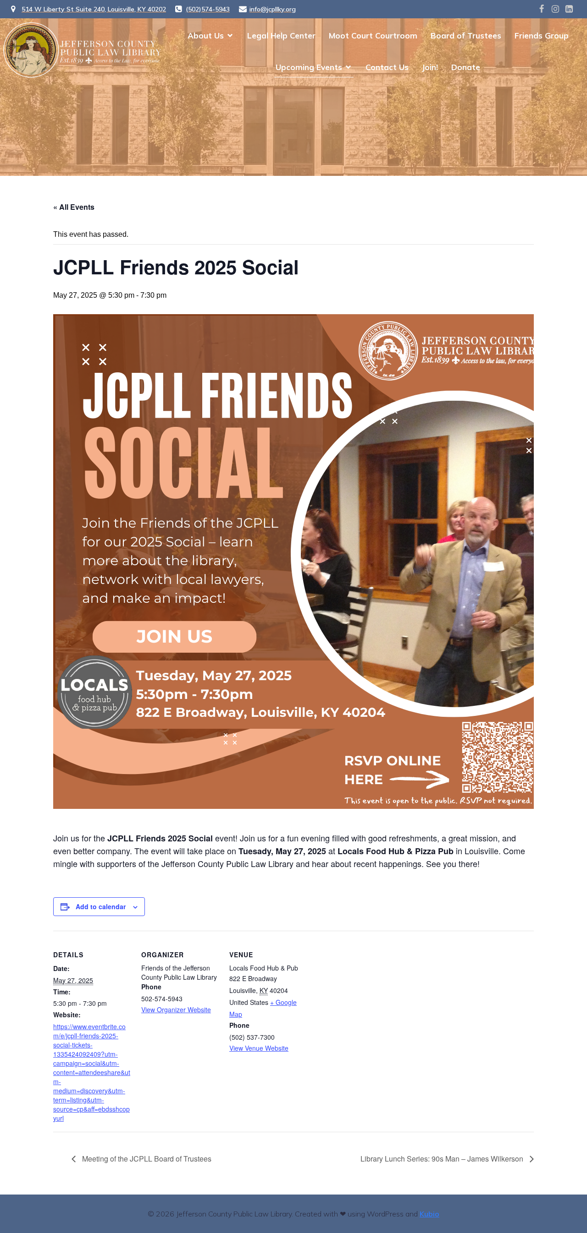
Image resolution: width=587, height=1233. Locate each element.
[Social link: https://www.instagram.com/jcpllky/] (555, 9)
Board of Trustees (466, 35)
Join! (430, 67)
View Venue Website (258, 1048)
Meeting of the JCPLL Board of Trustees (145, 1158)
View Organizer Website (176, 1009)
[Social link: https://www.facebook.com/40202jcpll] (541, 9)
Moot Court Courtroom (373, 35)
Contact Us (387, 67)
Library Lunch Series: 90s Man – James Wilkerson (442, 1158)
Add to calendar (101, 906)
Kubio (429, 1213)
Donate (465, 67)
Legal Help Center (281, 35)
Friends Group (542, 35)
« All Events (73, 207)
